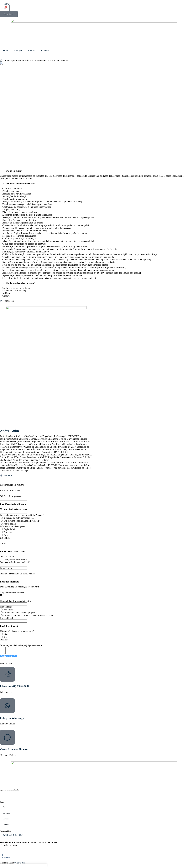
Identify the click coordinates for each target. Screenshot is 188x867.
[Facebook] (11, 794)
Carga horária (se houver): (12, 592)
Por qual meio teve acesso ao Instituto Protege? (21, 515)
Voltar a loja (19, 862)
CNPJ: (3, 543)
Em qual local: (6, 618)
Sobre (5, 50)
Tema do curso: (7, 556)
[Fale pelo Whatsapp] (7, 705)
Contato (45, 50)
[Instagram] (3, 794)
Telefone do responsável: (11, 496)
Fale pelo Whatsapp (12, 717)
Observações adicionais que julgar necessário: (21, 645)
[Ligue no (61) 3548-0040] (7, 674)
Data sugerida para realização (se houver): (19, 586)
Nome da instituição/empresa (13, 509)
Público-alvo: (6, 568)
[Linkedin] (19, 794)
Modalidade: (6, 606)
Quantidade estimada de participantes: (17, 573)
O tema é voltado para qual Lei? (15, 562)
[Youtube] (27, 794)
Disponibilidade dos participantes (15, 601)
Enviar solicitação (8, 656)
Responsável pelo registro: (12, 485)
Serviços (18, 50)
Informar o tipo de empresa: (13, 526)
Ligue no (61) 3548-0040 (15, 686)
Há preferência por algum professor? (17, 631)
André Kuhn (9, 431)
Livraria (31, 50)
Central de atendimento (14, 749)
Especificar (5, 538)
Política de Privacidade (13, 835)
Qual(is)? (4, 639)
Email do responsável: (10, 490)
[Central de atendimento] (7, 737)
